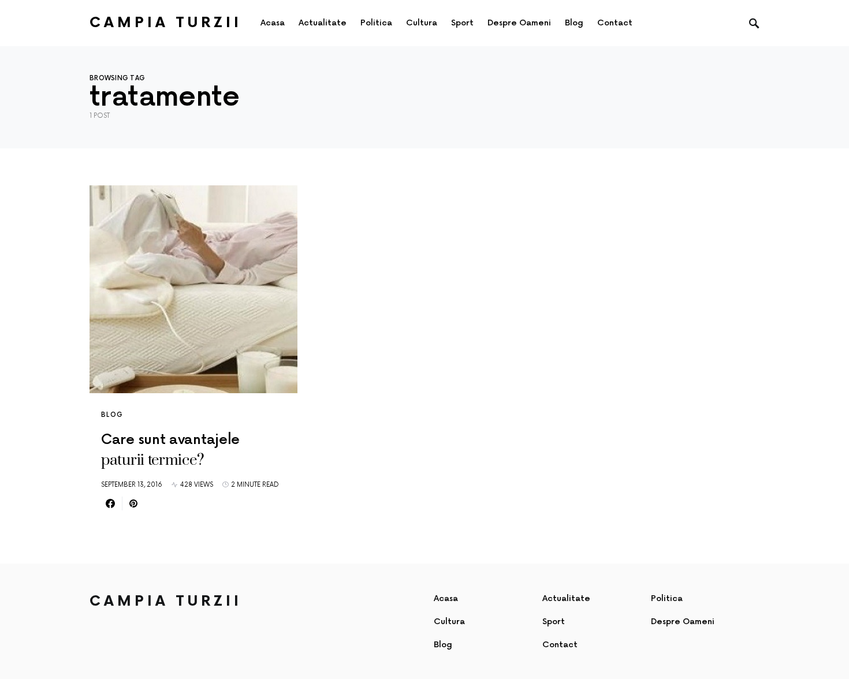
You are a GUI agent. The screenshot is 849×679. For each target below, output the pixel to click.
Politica (667, 598)
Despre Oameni (682, 621)
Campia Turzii (166, 22)
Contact (560, 645)
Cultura (449, 621)
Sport (553, 621)
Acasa (446, 598)
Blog (112, 415)
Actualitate (566, 598)
